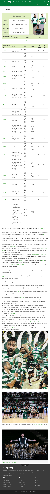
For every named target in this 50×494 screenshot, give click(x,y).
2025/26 (5, 199)
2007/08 (5, 61)
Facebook (38, 483)
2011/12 (5, 83)
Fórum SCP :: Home (7, 484)
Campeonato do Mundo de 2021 (32, 269)
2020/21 (5, 154)
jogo (19, 291)
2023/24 (5, 183)
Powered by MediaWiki (31, 491)
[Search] (47, 5)
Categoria (4, 462)
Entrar (44, 1)
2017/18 (5, 129)
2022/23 (5, 175)
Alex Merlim (29, 299)
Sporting (41, 228)
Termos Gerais (22, 484)
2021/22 (5, 164)
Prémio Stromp (15, 327)
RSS (37, 480)
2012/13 (5, 89)
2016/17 (5, 119)
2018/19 (5, 138)
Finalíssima (13, 287)
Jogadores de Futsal (11, 462)
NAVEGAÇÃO (16, 1)
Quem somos (6, 480)
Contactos (21, 486)
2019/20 (5, 146)
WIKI (30, 1)
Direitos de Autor (22, 482)
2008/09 (5, 66)
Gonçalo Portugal (37, 299)
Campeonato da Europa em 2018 (38, 254)
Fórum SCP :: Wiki (7, 486)
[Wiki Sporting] (6, 1)
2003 (27, 40)
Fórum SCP (36, 470)
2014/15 (5, 104)
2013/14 (5, 95)
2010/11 (5, 76)
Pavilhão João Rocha (37, 424)
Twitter (38, 485)
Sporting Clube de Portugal (36, 321)
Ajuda (20, 480)
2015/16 (5, 112)
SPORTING (24, 1)
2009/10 (5, 71)
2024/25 (5, 192)
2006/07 (5, 56)
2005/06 (5, 50)
